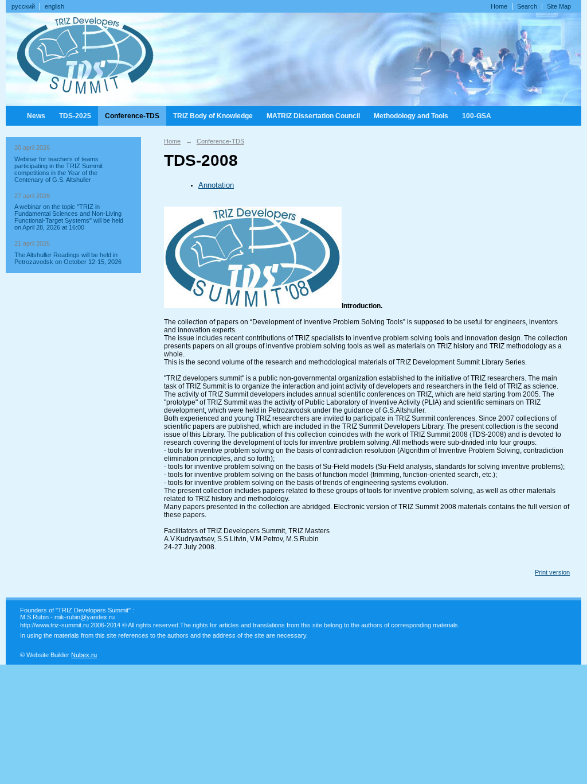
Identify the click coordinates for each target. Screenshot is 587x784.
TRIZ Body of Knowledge (213, 116)
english (54, 6)
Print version (552, 572)
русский (23, 6)
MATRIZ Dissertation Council (313, 116)
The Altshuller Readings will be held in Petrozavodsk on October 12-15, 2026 (68, 258)
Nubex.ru (84, 654)
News (36, 116)
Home (499, 6)
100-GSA (476, 116)
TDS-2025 (75, 116)
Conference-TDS (132, 116)
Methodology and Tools (411, 116)
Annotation (216, 185)
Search (527, 6)
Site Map (559, 6)
